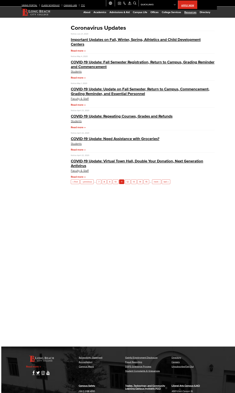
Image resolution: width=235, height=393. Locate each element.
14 (140, 182)
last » (166, 182)
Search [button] (135, 3)
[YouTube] (48, 373)
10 (115, 182)
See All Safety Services (129, 3)
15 (146, 182)
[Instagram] (43, 373)
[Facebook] (33, 373)
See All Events (119, 3)
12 (128, 182)
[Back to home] (35, 12)
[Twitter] (38, 373)
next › (156, 182)
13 (134, 182)
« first (75, 182)
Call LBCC (124, 3)
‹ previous (87, 182)
